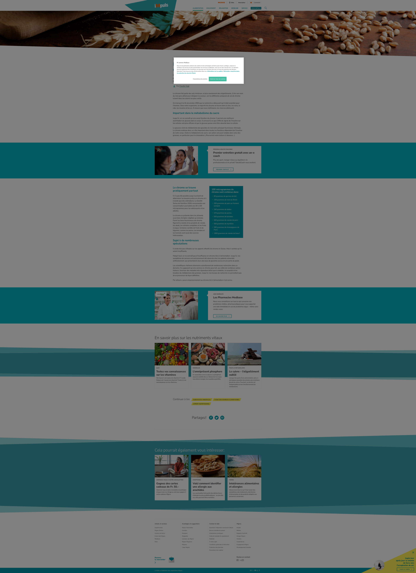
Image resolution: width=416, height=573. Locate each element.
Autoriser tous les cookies (217, 79)
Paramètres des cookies (200, 79)
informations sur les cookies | (215, 71)
